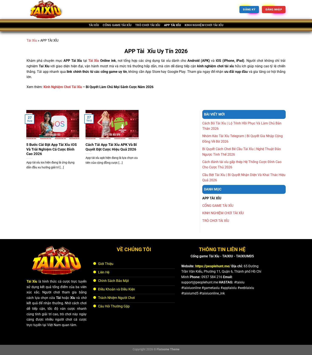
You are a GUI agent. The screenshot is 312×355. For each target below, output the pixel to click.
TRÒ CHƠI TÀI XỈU (147, 25)
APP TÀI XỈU (172, 25)
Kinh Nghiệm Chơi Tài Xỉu (63, 87)
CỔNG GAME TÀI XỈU (117, 25)
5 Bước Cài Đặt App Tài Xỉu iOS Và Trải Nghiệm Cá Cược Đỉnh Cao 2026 (51, 149)
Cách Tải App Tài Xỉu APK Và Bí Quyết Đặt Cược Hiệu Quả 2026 (111, 147)
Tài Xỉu (32, 40)
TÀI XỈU (94, 25)
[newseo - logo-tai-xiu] (48, 9)
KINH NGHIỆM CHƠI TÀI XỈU (204, 25)
